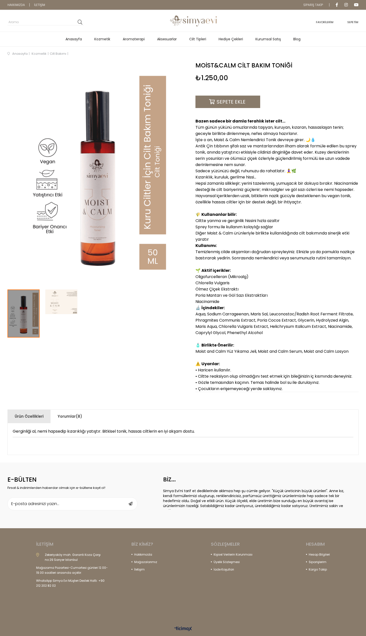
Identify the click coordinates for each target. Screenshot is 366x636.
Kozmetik (102, 39)
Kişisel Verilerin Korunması (233, 554)
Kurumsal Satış (268, 39)
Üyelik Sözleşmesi (227, 562)
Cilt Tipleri (197, 39)
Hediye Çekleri (231, 39)
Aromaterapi (134, 39)
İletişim (139, 569)
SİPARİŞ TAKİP (313, 5)
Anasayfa (73, 39)
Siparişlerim (317, 562)
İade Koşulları (224, 569)
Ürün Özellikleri (29, 416)
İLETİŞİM (39, 4)
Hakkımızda (143, 554)
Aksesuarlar (167, 39)
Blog (297, 39)
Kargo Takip (318, 569)
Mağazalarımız (145, 562)
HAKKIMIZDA (16, 4)
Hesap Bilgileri (319, 554)
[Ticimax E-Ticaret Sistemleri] (183, 629)
